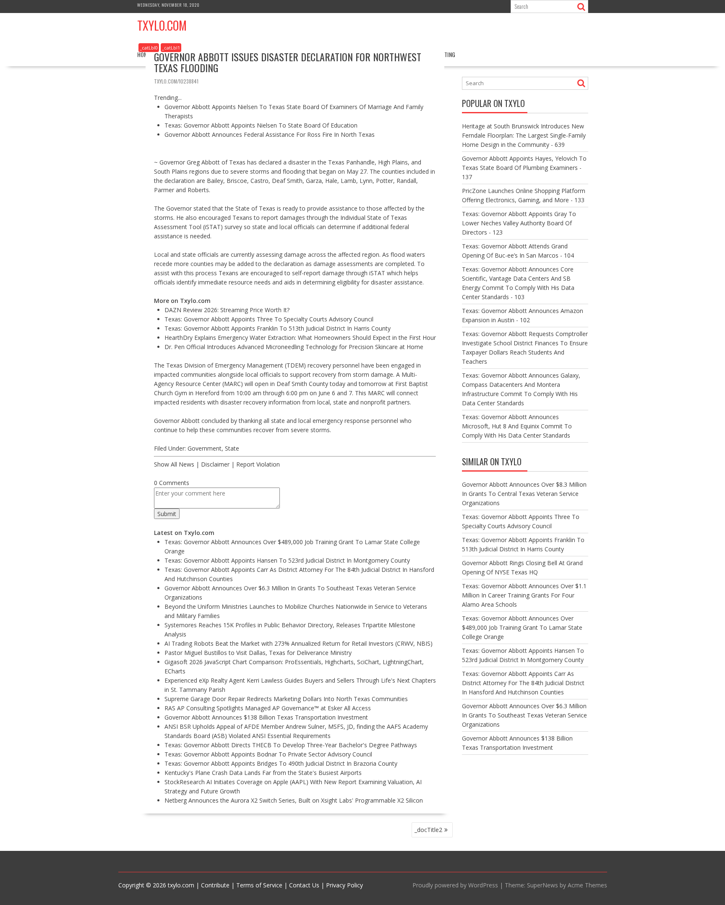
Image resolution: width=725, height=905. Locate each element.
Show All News (174, 464)
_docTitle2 (428, 830)
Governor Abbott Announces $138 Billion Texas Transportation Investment (266, 717)
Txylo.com (162, 25)
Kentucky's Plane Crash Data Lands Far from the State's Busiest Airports (263, 773)
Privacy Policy (344, 885)
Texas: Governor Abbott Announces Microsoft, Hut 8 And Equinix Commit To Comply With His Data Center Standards (517, 426)
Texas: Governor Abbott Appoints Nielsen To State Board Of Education (260, 125)
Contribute (215, 885)
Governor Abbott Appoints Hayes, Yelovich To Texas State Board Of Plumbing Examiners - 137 (524, 167)
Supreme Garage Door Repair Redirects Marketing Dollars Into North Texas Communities (286, 699)
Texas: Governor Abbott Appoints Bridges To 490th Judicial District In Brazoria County (280, 763)
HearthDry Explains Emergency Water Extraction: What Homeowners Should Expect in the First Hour (300, 338)
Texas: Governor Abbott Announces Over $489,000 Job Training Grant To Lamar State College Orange (522, 627)
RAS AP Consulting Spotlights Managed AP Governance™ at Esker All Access (267, 708)
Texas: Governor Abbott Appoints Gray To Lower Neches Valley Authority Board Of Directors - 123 (519, 223)
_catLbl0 (149, 47)
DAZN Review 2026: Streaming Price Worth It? (226, 310)
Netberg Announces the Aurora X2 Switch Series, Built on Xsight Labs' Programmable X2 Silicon (293, 800)
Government (205, 448)
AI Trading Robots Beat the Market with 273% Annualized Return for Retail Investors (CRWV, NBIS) (298, 643)
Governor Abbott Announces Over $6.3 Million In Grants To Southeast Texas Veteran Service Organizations (524, 715)
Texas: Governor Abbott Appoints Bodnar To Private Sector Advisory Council (268, 754)
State (232, 448)
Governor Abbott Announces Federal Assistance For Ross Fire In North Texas (269, 134)
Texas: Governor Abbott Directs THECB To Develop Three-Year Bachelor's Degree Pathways (290, 745)
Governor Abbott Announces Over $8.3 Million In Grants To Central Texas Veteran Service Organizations (524, 493)
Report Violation (258, 464)
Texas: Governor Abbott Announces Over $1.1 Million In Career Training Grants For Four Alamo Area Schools (524, 595)
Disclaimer (215, 464)
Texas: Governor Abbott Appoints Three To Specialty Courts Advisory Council (268, 319)
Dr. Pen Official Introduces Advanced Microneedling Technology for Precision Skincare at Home (293, 347)
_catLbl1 (171, 47)
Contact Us (304, 885)
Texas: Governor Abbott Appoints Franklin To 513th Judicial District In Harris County (277, 328)
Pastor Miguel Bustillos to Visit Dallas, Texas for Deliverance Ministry (258, 653)
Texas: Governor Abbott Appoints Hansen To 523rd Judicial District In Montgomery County (287, 560)
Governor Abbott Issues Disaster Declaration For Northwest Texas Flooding (287, 62)
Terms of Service (259, 885)
